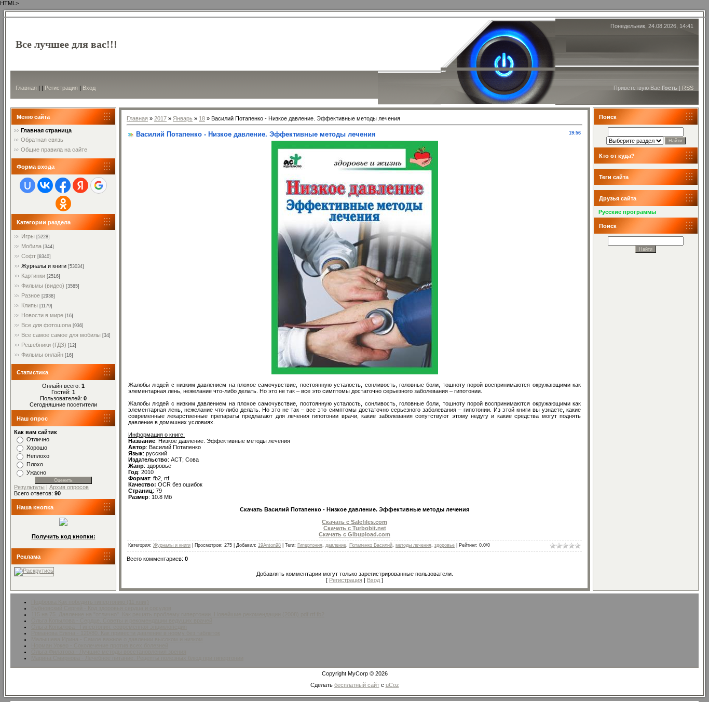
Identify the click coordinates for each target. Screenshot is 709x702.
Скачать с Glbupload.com (354, 534)
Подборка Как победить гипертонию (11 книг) (90, 602)
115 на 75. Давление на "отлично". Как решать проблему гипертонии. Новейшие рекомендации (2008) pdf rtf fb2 (177, 614)
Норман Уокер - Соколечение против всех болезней (99, 645)
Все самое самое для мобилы (61, 335)
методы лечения (413, 545)
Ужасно (36, 472)
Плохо (34, 464)
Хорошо (36, 447)
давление (335, 545)
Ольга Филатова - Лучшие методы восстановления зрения (108, 652)
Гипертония (309, 545)
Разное (30, 295)
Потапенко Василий (370, 545)
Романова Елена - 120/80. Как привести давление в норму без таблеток (125, 633)
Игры (28, 236)
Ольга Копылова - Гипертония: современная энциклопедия (109, 627)
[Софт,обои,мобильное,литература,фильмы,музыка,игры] (63, 524)
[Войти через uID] (27, 185)
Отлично (37, 439)
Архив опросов (69, 487)
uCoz (392, 685)
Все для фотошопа (46, 325)
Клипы (29, 305)
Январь (183, 118)
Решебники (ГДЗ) (43, 345)
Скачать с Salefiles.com (354, 522)
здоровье (444, 545)
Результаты (29, 487)
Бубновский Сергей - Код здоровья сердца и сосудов (101, 608)
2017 (160, 118)
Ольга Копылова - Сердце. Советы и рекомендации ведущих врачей (121, 620)
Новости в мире (42, 315)
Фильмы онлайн (42, 355)
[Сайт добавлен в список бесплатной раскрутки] (34, 571)
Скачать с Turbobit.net (354, 528)
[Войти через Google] (98, 185)
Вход (89, 88)
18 (202, 118)
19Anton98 (269, 545)
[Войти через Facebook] (63, 185)
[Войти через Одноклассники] (63, 203)
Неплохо (37, 456)
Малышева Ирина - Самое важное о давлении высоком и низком (117, 639)
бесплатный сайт (356, 685)
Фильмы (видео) (42, 285)
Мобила (31, 246)
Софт (28, 256)
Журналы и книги (43, 266)
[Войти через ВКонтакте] (45, 185)
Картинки (33, 276)
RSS (687, 88)
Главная (26, 88)
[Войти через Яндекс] (80, 185)
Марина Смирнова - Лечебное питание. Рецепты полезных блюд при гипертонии (137, 658)
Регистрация (61, 88)
